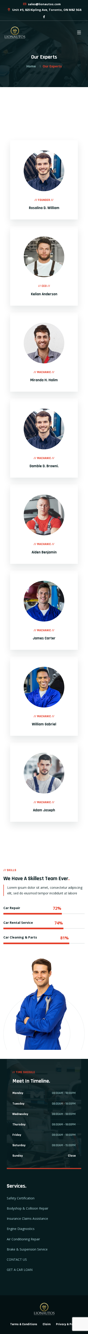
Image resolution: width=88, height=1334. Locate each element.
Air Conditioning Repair (23, 1239)
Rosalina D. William (44, 207)
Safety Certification (21, 1198)
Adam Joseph (44, 810)
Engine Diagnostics (21, 1229)
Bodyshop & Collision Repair (27, 1208)
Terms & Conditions (23, 1324)
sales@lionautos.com (44, 4)
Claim (47, 1324)
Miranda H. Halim (44, 380)
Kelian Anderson (44, 294)
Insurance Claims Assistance (27, 1218)
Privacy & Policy (67, 1324)
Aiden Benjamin (44, 552)
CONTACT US (17, 1259)
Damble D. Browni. (44, 466)
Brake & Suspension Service (27, 1249)
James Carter (44, 638)
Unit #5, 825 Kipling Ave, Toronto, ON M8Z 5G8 (46, 10)
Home (31, 66)
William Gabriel (44, 724)
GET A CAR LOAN (19, 1269)
